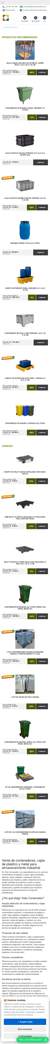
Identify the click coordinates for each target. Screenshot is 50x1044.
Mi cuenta (36, 21)
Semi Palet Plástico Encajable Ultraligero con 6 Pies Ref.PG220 (25, 518)
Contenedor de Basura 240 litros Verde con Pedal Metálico (25, 608)
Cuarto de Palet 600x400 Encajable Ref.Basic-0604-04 (25, 473)
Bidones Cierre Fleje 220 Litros (25, 243)
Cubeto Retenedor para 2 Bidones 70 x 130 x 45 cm (25, 289)
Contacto (24, 21)
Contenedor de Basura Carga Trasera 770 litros (25, 109)
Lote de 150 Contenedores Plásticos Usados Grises (25, 833)
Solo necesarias (25, 1029)
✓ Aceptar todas (25, 1021)
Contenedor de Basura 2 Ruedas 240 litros (25, 423)
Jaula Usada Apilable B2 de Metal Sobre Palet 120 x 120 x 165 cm (25, 64)
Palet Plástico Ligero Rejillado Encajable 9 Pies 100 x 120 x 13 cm (25, 563)
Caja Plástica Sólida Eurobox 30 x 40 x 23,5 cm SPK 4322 (25, 154)
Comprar (42, 72)
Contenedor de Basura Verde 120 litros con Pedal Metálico (25, 743)
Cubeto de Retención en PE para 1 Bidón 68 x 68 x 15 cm (25, 379)
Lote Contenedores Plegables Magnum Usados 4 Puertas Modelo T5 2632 (25, 653)
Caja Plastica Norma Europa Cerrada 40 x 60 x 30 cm (25, 199)
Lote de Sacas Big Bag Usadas (25, 697)
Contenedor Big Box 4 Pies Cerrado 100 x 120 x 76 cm (25, 334)
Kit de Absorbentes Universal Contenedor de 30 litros (25, 788)
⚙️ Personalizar (25, 1036)
